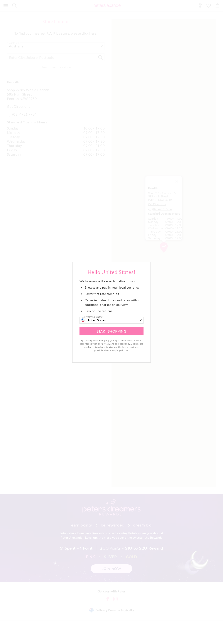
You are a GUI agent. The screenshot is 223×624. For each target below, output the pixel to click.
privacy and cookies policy (116, 343)
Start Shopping (112, 331)
